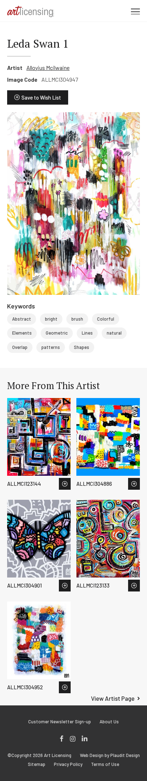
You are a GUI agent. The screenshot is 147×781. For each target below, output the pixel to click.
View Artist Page (113, 698)
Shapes (81, 347)
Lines (87, 333)
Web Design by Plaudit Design (110, 755)
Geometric (57, 333)
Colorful (105, 319)
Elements (22, 333)
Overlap (19, 347)
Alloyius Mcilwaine (48, 67)
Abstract (21, 319)
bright (51, 319)
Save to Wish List (41, 97)
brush (77, 319)
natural (114, 333)
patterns (50, 347)
